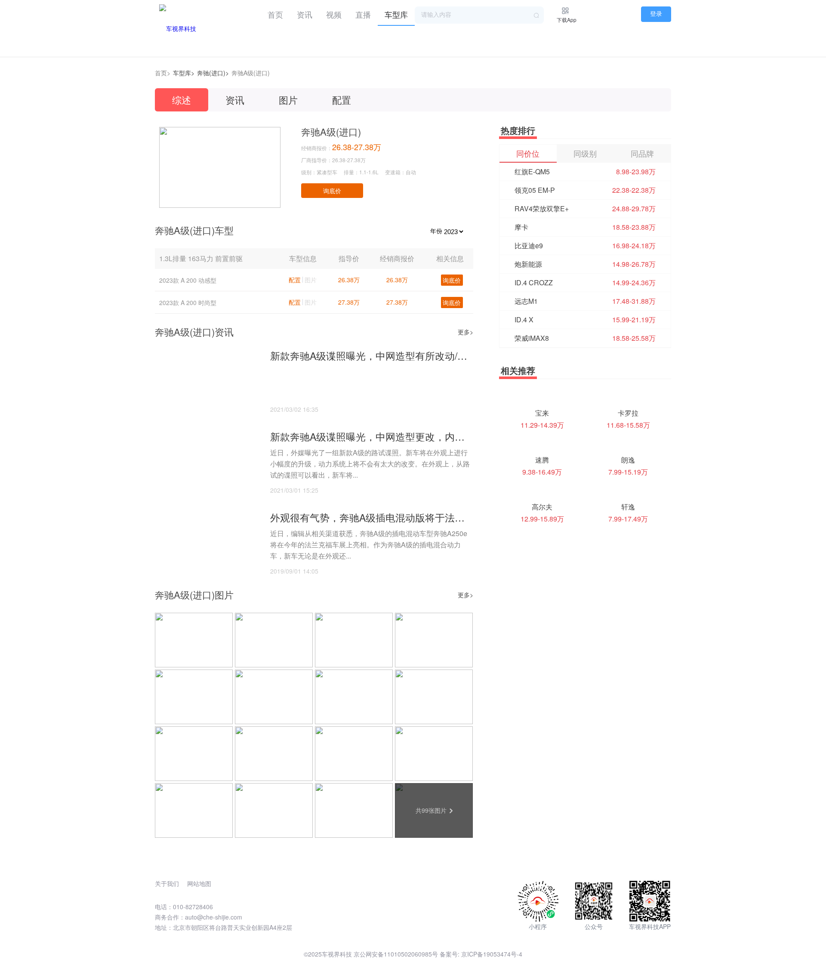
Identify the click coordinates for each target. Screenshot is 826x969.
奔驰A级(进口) (250, 72)
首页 (275, 14)
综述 (181, 99)
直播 (363, 14)
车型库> (183, 72)
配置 (341, 99)
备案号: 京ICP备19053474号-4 (481, 954)
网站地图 (199, 883)
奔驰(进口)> (213, 72)
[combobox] (479, 15)
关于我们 (167, 883)
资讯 (304, 14)
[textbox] (479, 15)
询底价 (332, 190)
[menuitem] (275, 13)
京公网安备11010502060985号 (396, 954)
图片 (288, 99)
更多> (465, 331)
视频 (334, 14)
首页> (162, 72)
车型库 (396, 14)
